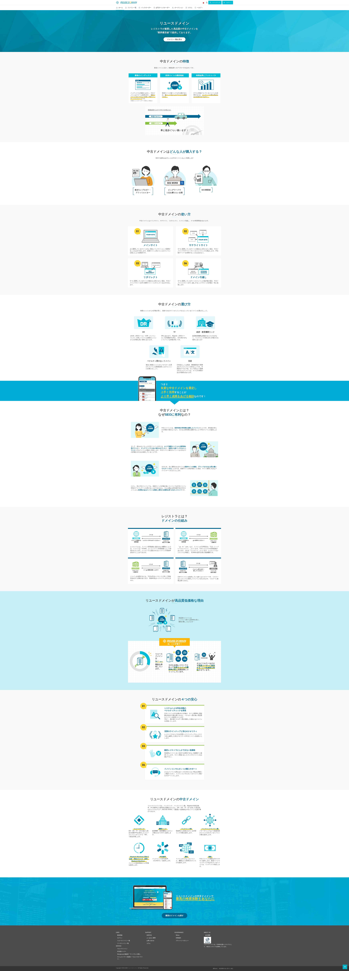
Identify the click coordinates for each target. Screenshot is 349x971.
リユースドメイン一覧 (123, 940)
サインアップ (216, 2)
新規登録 (119, 935)
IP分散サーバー (121, 951)
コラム (148, 943)
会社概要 (207, 935)
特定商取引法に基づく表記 (226, 968)
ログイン (228, 2)
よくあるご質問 (151, 938)
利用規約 (178, 938)
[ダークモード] (206, 2)
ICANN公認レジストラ (223, 944)
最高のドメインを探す (174, 916)
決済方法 (149, 935)
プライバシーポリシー (182, 940)
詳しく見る (174, 39)
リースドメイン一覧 (123, 943)
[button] (198, 8)
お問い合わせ (150, 940)
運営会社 (215, 968)
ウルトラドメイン (122, 948)
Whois (177, 935)
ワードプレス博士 (135, 954)
